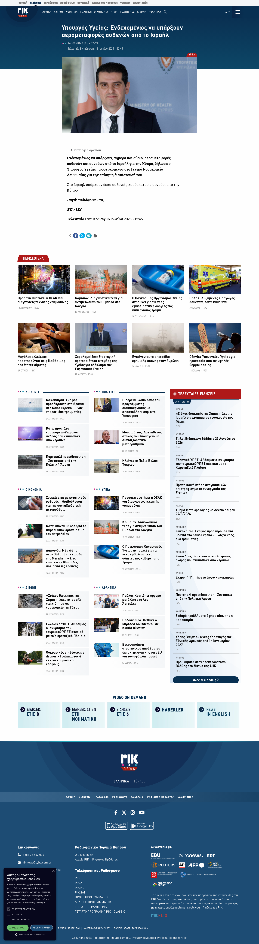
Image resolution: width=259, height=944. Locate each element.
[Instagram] (132, 813)
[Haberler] (173, 715)
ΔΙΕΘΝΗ (31, 588)
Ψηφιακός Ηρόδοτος (160, 797)
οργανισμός (140, 3)
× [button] (53, 871)
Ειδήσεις (85, 797)
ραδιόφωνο (67, 3)
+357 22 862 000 (33, 855)
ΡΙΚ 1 (78, 878)
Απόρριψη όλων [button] (41, 927)
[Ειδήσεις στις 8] (39, 715)
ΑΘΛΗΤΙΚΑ (109, 588)
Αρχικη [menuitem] (47, 11)
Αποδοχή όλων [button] (17, 927)
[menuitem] (165, 12)
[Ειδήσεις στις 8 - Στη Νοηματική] (83, 715)
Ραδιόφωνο (120, 797)
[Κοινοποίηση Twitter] (82, 235)
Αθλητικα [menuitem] (155, 11)
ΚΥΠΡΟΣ (180, 434)
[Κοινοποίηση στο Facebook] (75, 235)
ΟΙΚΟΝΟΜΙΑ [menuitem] (101, 11)
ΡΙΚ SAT (80, 892)
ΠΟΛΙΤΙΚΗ (109, 392)
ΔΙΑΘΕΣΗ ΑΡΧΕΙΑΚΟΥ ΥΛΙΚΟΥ (97, 928)
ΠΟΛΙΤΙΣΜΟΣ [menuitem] (127, 11)
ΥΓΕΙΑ (192, 55)
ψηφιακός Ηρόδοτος (105, 3)
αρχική (22, 3)
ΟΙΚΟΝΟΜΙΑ (34, 490)
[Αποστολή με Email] (89, 235)
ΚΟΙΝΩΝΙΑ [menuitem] (72, 11)
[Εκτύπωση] (95, 235)
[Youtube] (142, 813)
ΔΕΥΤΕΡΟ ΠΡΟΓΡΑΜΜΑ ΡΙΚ (93, 902)
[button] (8, 909)
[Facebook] (116, 813)
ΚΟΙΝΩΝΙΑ (32, 392)
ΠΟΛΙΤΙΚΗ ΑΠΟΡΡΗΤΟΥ (69, 928)
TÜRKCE (139, 781)
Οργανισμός (185, 797)
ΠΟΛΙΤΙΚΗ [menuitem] (86, 11)
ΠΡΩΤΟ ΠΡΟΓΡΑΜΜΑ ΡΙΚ (91, 897)
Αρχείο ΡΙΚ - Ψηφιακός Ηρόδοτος (96, 859)
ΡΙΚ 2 (78, 883)
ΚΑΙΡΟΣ (179, 506)
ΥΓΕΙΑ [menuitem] (114, 11)
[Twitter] (124, 813)
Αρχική (70, 797)
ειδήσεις (35, 3)
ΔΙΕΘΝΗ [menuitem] (141, 11)
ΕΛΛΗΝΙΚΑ (121, 781)
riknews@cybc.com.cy (37, 862)
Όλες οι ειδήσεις (205, 680)
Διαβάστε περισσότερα (34, 902)
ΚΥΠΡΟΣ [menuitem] (58, 11)
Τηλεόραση (101, 797)
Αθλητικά (137, 797)
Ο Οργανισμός (84, 855)
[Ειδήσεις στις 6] (128, 715)
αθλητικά (83, 3)
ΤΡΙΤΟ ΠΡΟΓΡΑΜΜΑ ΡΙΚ (91, 907)
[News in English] (218, 715)
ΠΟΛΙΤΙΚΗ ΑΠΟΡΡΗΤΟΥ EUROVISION (131, 928)
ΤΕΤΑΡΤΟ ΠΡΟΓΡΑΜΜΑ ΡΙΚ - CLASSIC (100, 911)
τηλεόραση (51, 3)
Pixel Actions (168, 938)
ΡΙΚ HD (79, 888)
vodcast (125, 3)
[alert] (30, 904)
